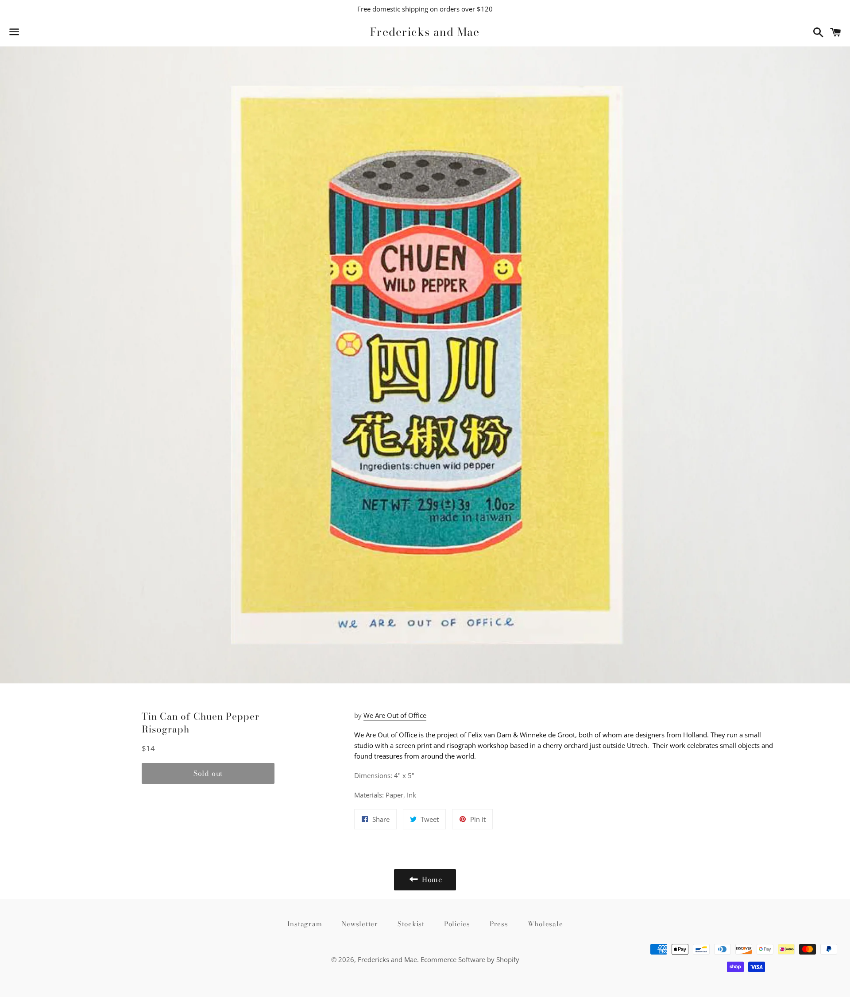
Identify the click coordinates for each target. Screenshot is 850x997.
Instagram (304, 924)
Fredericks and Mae (425, 32)
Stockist (411, 924)
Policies (457, 924)
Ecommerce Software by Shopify (470, 959)
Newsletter (359, 924)
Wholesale (545, 924)
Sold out (208, 773)
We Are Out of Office (394, 715)
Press (499, 924)
